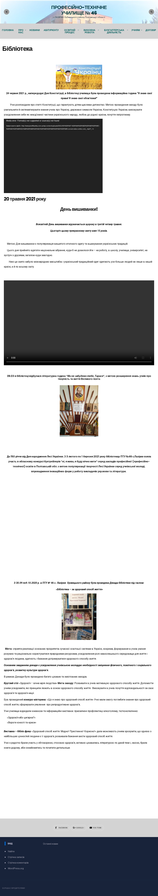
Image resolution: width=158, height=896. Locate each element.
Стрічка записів (16, 857)
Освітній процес (69, 31)
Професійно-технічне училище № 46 (79, 10)
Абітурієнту (51, 30)
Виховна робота (89, 31)
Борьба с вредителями (13, 888)
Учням (135, 30)
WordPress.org (16, 868)
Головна (8, 30)
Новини (34, 30)
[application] (53, 156)
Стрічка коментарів (18, 862)
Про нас (20, 31)
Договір (151, 30)
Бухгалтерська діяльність (114, 31)
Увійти (11, 851)
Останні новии (50, 843)
